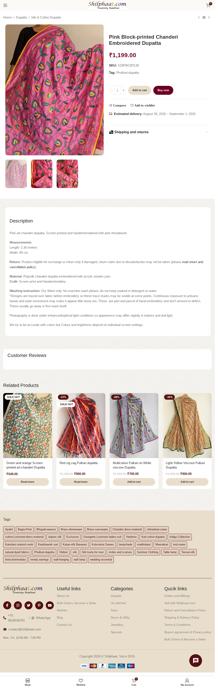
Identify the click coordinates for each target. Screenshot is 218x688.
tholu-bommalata (15, 559)
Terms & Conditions (177, 624)
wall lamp (79, 559)
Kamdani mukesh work (19, 544)
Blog (60, 617)
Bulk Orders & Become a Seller (185, 639)
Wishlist (62, 610)
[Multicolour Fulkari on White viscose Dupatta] (134, 425)
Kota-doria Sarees (103, 544)
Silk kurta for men (93, 552)
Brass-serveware (97, 529)
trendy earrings (39, 559)
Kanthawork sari (48, 544)
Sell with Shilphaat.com (179, 603)
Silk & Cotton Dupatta (46, 17)
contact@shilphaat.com (24, 629)
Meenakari (161, 544)
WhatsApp (43, 618)
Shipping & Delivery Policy (181, 617)
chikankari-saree (157, 529)
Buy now (163, 90)
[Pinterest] (39, 605)
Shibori (63, 552)
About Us (63, 595)
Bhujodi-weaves (46, 529)
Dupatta (21, 17)
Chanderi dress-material (127, 529)
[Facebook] (7, 605)
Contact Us (64, 624)
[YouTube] (50, 605)
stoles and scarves (120, 552)
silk (75, 552)
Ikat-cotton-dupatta (153, 536)
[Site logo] (107, 5)
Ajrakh (9, 529)
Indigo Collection (179, 536)
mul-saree (179, 544)
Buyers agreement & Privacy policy (187, 632)
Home (7, 17)
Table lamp (169, 552)
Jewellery (117, 624)
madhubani (144, 544)
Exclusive (72, 536)
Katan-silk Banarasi (75, 544)
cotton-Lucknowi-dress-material (24, 536)
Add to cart (139, 90)
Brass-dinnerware (71, 529)
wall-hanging (61, 559)
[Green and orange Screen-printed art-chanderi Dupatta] (27, 425)
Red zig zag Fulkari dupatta (79, 463)
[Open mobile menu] (5, 5)
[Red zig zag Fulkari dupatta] (80, 425)
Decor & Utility (120, 617)
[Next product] (209, 17)
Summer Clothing (147, 552)
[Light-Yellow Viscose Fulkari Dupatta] (187, 425)
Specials (116, 632)
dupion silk (55, 536)
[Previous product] (198, 17)
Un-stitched (118, 603)
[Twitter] (28, 605)
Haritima (131, 536)
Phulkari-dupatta (127, 72)
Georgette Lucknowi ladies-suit (102, 536)
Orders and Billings (177, 595)
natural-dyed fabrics (17, 552)
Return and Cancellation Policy (185, 610)
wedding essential (101, 559)
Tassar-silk (188, 552)
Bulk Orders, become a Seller (76, 603)
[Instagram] (18, 605)
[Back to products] (204, 17)
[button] (134, 482)
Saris (114, 610)
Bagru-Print (25, 529)
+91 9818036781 (16, 617)
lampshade (125, 544)
